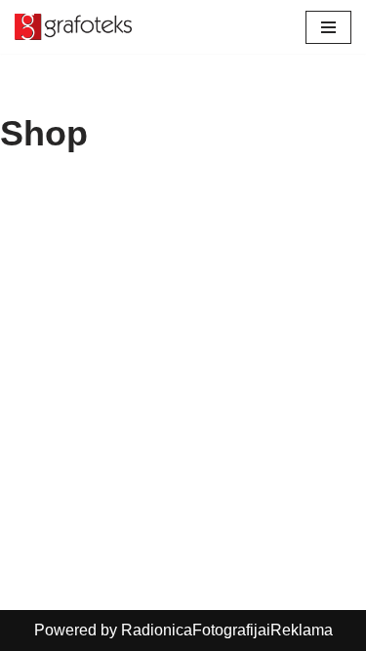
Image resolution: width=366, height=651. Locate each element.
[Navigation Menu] (328, 27)
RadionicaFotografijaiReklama (227, 630)
